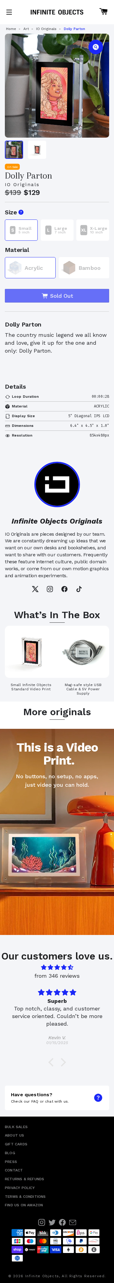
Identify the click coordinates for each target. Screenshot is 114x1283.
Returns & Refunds (24, 1179)
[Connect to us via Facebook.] (62, 1222)
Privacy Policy (20, 1188)
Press (11, 1162)
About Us (14, 1135)
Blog (10, 1153)
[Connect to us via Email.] (72, 1222)
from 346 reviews (57, 976)
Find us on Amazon (24, 1205)
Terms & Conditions (25, 1196)
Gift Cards (16, 1144)
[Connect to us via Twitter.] (52, 1222)
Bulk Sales (16, 1127)
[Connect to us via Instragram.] (41, 1222)
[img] (57, 967)
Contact (14, 1170)
